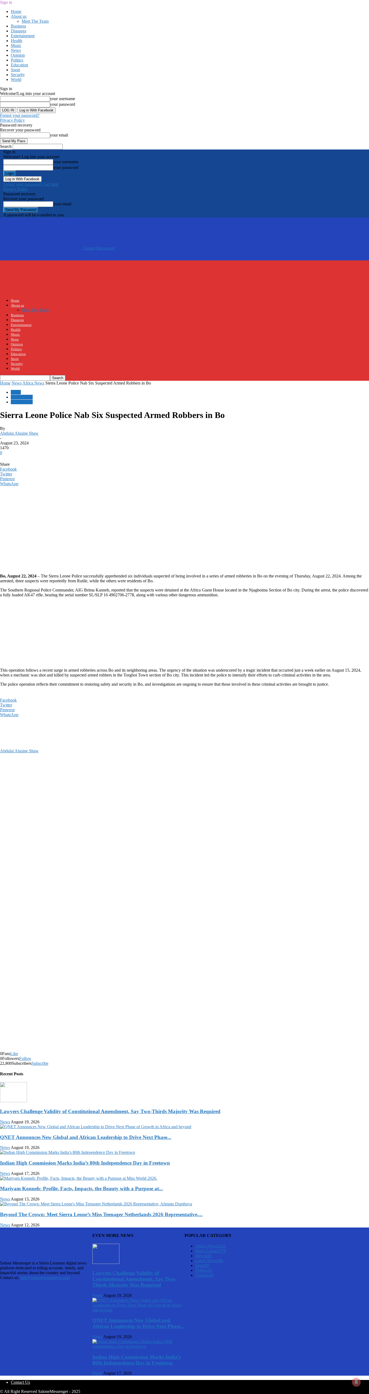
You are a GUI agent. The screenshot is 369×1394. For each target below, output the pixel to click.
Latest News (209, 1260)
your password (62, 104)
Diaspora (18, 31)
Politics (17, 60)
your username (62, 98)
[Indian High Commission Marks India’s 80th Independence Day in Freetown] (67, 1152)
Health (16, 40)
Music (16, 45)
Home (16, 11)
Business (18, 26)
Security (18, 74)
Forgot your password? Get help (30, 184)
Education (19, 65)
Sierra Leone (22, 402)
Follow (25, 1058)
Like (14, 1053)
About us (18, 16)
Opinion (18, 55)
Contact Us (20, 1382)
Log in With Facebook (36, 110)
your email (59, 135)
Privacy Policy (12, 120)
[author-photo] (13, 746)
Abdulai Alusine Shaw (19, 433)
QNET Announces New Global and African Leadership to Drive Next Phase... (85, 1137)
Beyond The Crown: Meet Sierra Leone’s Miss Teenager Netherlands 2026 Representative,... (101, 1214)
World (16, 79)
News (16, 50)
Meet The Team (35, 21)
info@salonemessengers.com (45, 1277)
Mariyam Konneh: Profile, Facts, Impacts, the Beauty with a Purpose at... (81, 1188)
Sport (15, 69)
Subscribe (40, 1063)
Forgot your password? (19, 115)
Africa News (33, 383)
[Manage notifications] (356, 1382)
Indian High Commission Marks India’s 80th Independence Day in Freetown (85, 1163)
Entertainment (23, 35)
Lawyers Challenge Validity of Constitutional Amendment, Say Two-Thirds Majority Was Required (110, 1111)
